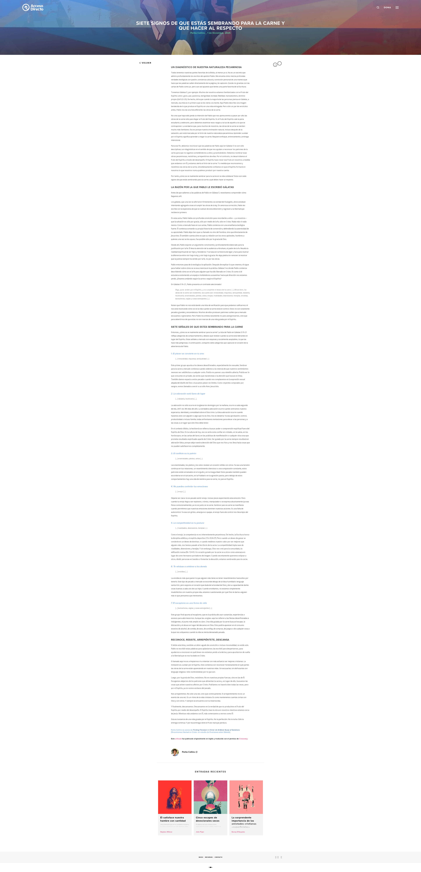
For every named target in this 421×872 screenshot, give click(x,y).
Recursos (209, 857)
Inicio (201, 857)
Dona (387, 7)
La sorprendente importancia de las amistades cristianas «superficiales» (246, 807)
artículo (178, 738)
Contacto (218, 857)
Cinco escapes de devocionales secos (210, 807)
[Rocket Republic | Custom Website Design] (210, 867)
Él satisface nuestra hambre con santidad (175, 807)
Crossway (243, 738)
